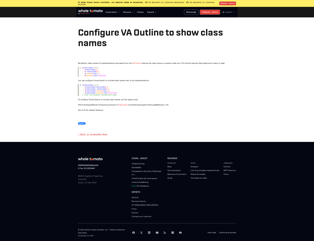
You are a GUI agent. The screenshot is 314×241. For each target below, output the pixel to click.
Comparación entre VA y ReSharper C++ (146, 173)
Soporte (135, 197)
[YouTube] (157, 232)
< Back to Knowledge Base (92, 134)
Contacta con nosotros (141, 216)
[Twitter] (141, 232)
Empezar (194, 166)
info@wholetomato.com (88, 165)
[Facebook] (134, 232)
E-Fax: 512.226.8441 (86, 168)
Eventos (227, 166)
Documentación (174, 170)
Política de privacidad (227, 232)
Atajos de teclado (198, 174)
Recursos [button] (127, 12)
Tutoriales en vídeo (199, 178)
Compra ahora (227, 3)
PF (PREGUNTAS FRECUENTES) (145, 205)
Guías (169, 178)
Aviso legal (212, 232)
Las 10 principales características (205, 170)
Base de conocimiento (176, 174)
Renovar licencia (139, 201)
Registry (82, 123)
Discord (135, 212)
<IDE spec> (123, 105)
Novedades (136, 167)
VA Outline (136, 63)
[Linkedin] (149, 232)
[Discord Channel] (180, 232)
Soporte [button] (150, 12)
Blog (169, 166)
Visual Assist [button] (111, 12)
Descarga (191, 12)
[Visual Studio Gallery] (173, 232)
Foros (226, 174)
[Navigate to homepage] (90, 10)
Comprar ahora (210, 12)
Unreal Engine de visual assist (144, 178)
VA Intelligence (140, 186)
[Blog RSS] (165, 232)
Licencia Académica (140, 182)
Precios (140, 12)
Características (138, 163)
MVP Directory (230, 170)
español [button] (228, 12)
